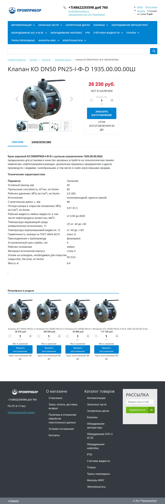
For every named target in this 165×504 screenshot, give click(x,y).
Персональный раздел (21, 412)
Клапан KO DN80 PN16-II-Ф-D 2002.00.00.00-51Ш (63, 328)
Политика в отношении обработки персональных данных (62, 418)
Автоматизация (96, 398)
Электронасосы (96, 486)
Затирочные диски (98, 411)
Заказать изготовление (102, 113)
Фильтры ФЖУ (95, 480)
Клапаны (92, 417)
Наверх (14, 501)
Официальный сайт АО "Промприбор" (86, 14)
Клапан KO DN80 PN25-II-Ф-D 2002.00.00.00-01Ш (120, 328)
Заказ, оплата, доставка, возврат (63, 406)
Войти (140, 7)
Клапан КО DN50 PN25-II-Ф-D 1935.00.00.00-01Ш (34, 328)
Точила (91, 467)
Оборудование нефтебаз (96, 446)
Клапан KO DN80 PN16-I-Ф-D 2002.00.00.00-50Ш (91, 328)
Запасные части (96, 404)
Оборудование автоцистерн (96, 425)
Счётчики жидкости (98, 461)
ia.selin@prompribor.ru (78, 11)
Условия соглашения (61, 429)
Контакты (54, 435)
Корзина (141, 10)
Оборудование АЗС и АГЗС (100, 436)
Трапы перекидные (98, 474)
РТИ (89, 454)
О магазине (55, 398)
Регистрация (151, 7)
